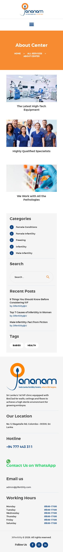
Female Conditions (26, 227)
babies (17, 345)
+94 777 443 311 (19, 447)
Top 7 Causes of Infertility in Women (30, 312)
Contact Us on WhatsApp (31, 465)
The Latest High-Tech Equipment (31, 108)
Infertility (21, 246)
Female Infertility (25, 233)
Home (17, 53)
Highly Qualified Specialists (31, 151)
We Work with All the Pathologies (31, 198)
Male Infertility (24, 253)
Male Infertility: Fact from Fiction (29, 322)
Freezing (21, 240)
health (32, 345)
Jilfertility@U (20, 306)
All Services (34, 53)
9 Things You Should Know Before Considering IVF (29, 301)
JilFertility (17, 537)
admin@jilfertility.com (18, 487)
